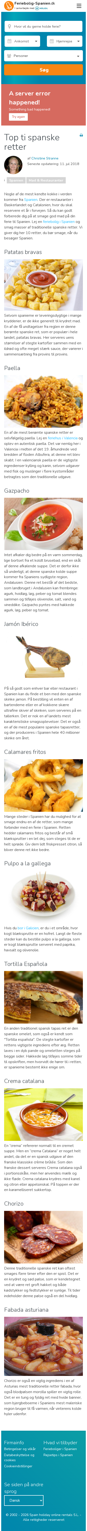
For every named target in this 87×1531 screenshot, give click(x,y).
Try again (18, 117)
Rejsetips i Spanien (58, 1455)
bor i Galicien (28, 928)
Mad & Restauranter (46, 180)
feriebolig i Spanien (59, 221)
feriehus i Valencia (63, 438)
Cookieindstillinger (18, 1466)
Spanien (16, 180)
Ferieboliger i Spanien (60, 1449)
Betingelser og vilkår (20, 1449)
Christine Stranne (44, 158)
